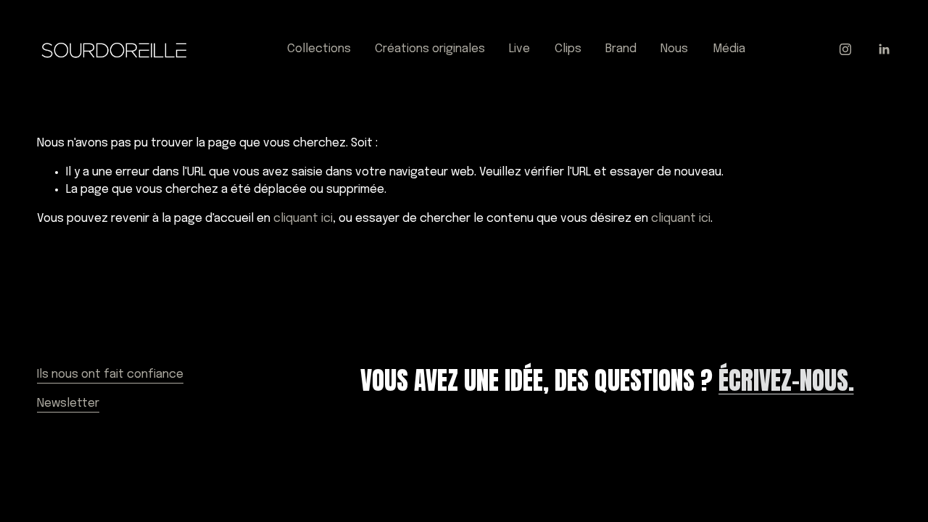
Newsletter (68, 403)
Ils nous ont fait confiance (110, 374)
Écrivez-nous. (786, 380)
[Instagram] (845, 49)
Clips (568, 49)
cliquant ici (303, 218)
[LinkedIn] (884, 49)
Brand (621, 49)
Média (729, 49)
